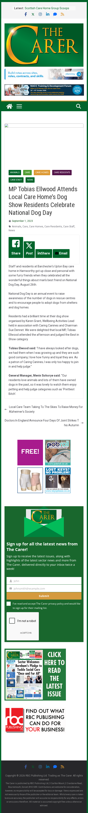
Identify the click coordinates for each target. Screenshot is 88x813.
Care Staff (16, 180)
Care (27, 172)
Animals (14, 172)
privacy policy (56, 603)
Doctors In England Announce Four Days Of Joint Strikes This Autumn (42, 423)
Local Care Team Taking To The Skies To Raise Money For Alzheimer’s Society (46, 409)
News (30, 180)
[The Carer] (9, 106)
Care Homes (42, 172)
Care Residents (62, 172)
